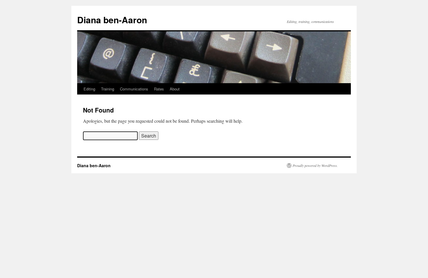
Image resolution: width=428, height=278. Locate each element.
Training (107, 89)
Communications (134, 89)
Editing (89, 89)
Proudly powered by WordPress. (315, 165)
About (175, 89)
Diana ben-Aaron (112, 19)
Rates (159, 89)
